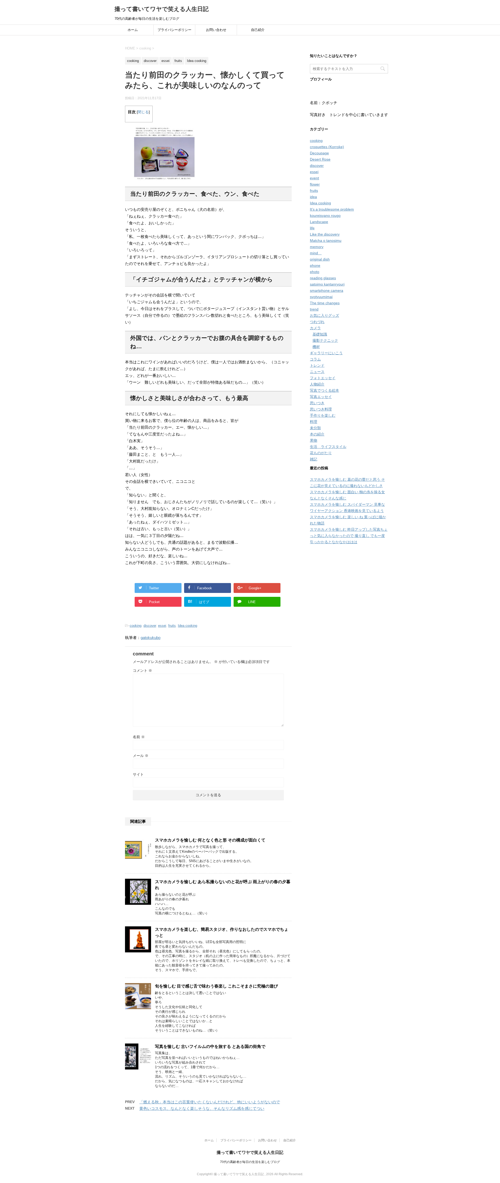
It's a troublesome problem (332, 209)
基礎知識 (319, 334)
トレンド (317, 365)
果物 (313, 440)
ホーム (133, 30)
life (312, 228)
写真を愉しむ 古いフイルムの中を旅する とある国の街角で (210, 1046)
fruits (172, 626)
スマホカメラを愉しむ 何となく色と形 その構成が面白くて (210, 840)
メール (140, 756)
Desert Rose (320, 159)
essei (162, 626)
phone (315, 265)
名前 (139, 737)
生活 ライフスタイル (328, 447)
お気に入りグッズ (324, 315)
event (314, 178)
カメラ (315, 328)
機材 (316, 347)
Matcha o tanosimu (325, 240)
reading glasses (323, 278)
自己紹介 (258, 30)
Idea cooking (187, 626)
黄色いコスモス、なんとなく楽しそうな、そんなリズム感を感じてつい (201, 1108)
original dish (320, 259)
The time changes (325, 303)
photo (314, 272)
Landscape (319, 222)
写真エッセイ (321, 397)
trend (314, 309)
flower (315, 184)
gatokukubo (150, 637)
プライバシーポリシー (174, 30)
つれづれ (317, 322)
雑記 (313, 459)
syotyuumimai (321, 297)
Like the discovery (325, 234)
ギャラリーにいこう (326, 353)
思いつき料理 (321, 409)
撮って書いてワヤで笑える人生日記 (162, 9)
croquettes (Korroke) (327, 147)
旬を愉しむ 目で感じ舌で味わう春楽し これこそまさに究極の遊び (216, 986)
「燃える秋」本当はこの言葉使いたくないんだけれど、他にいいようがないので (209, 1102)
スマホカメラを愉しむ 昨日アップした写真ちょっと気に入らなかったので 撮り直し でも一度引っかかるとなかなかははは (349, 535)
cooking (135, 626)
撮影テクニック (325, 340)
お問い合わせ (216, 30)
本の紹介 (317, 434)
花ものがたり (321, 453)
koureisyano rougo (325, 215)
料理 (313, 422)
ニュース (317, 372)
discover (149, 626)
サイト (138, 774)
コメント (142, 670)
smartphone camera (326, 290)
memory (316, 247)
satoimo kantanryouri (327, 284)
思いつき (317, 403)
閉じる (143, 112)
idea (313, 197)
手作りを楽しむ (322, 415)
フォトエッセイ (322, 378)
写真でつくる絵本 (324, 390)
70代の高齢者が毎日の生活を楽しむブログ (250, 1162)
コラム (315, 359)
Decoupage (319, 153)
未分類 (315, 428)
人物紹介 (317, 384)
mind (316, 253)
